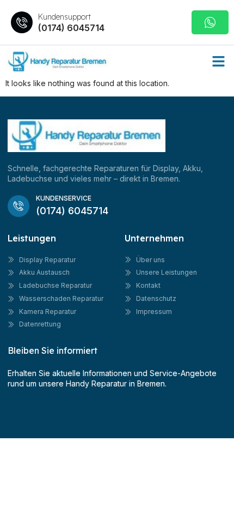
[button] (218, 61)
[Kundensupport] (22, 22)
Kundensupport (64, 17)
